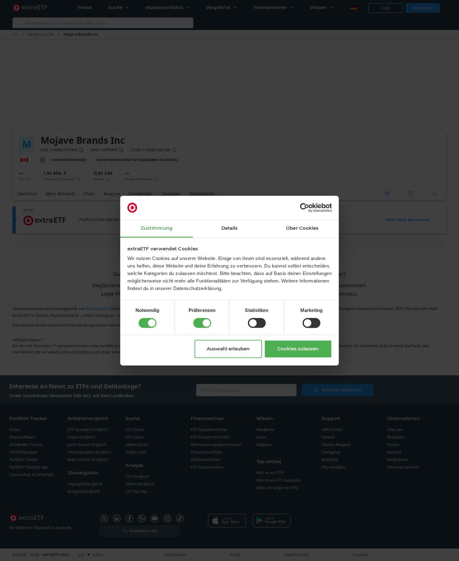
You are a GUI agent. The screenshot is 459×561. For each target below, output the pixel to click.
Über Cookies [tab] (302, 228)
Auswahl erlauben (228, 349)
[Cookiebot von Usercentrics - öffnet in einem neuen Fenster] (304, 207)
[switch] (202, 323)
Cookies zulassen (297, 349)
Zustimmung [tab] (156, 228)
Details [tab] (229, 228)
